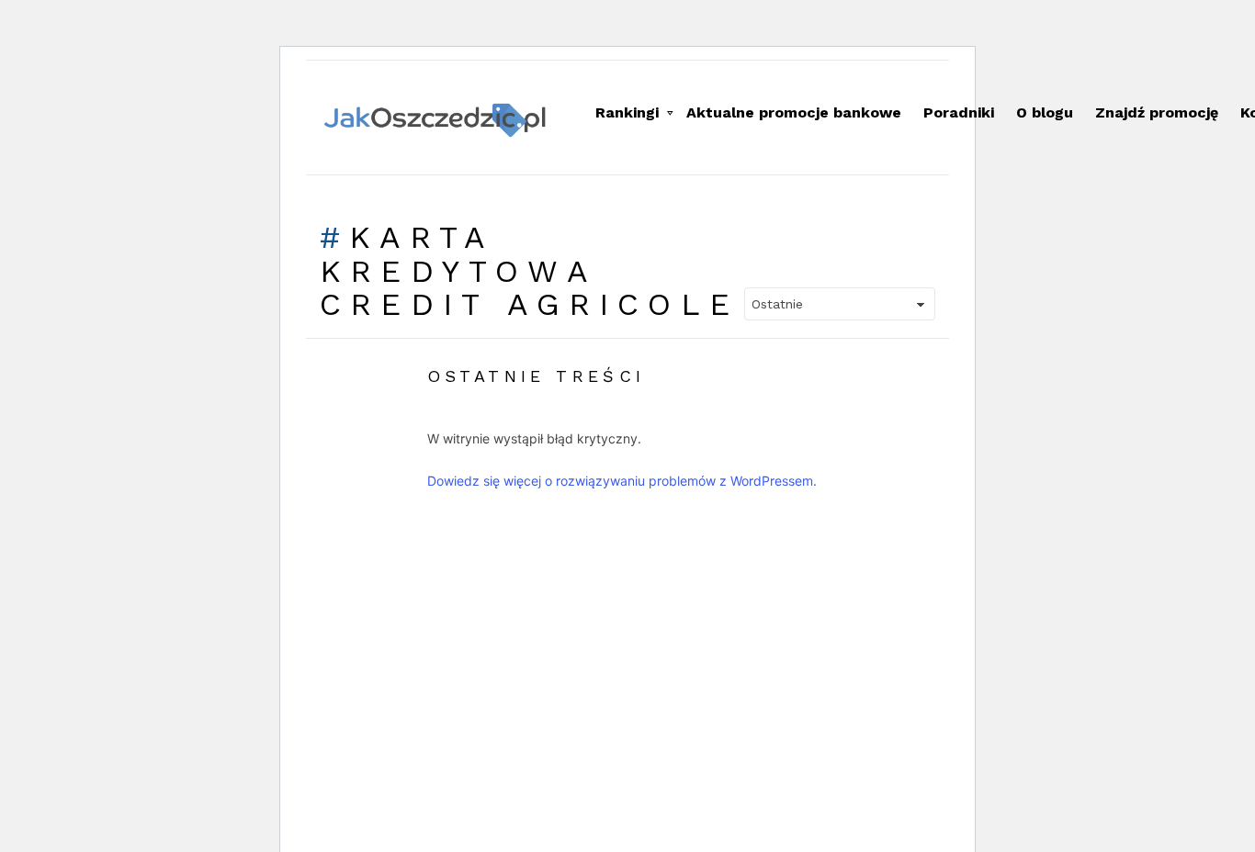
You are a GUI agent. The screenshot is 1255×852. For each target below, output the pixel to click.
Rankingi (627, 112)
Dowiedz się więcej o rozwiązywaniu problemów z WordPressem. (622, 480)
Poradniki (958, 112)
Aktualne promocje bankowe (793, 112)
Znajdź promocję (1156, 112)
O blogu (1044, 112)
